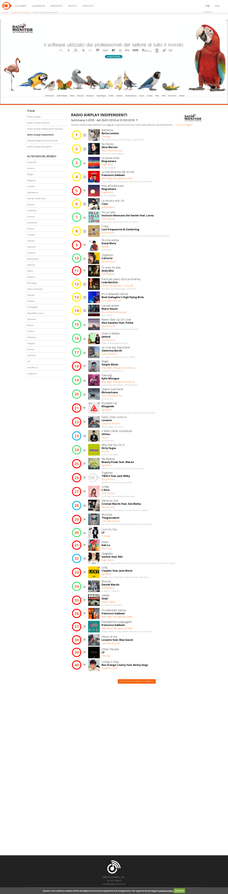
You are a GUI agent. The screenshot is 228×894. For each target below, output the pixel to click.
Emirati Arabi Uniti (36, 198)
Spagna (31, 343)
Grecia (30, 228)
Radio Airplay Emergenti (39, 146)
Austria (30, 168)
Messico (31, 277)
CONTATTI (88, 5)
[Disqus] (137, 725)
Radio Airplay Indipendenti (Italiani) (45, 128)
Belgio (30, 174)
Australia (31, 162)
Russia (30, 325)
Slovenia (31, 337)
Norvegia (32, 283)
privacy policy (166, 890)
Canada (31, 186)
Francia (31, 216)
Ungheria (32, 373)
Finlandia (32, 210)
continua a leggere (183, 124)
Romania (31, 319)
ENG (217, 5)
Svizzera (31, 355)
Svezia (30, 349)
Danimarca (32, 192)
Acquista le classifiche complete (136, 681)
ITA (207, 5)
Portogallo (32, 307)
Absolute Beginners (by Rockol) (42, 140)
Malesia (31, 264)
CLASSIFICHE (38, 5)
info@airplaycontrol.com (114, 884)
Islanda (31, 240)
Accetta (179, 890)
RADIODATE (56, 5)
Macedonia (32, 258)
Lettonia (31, 246)
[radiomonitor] (193, 117)
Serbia (30, 331)
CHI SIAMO (20, 5)
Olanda (31, 295)
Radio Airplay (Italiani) (38, 122)
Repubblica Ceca (35, 313)
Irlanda (31, 234)
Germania (32, 222)
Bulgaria (31, 180)
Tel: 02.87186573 (114, 880)
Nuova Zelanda (34, 289)
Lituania (31, 252)
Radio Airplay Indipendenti (40, 134)
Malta (30, 270)
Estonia (30, 204)
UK (28, 361)
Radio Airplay (34, 116)
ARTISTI (72, 5)
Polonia (31, 301)
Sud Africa (32, 367)
